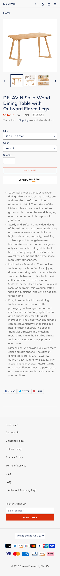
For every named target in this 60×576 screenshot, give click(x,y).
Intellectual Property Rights (22, 490)
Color (6, 142)
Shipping (23, 120)
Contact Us (12, 432)
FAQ (8, 482)
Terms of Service (16, 465)
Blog (8, 473)
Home (6, 13)
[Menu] (55, 3)
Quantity (8, 154)
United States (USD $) (29, 535)
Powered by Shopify (38, 566)
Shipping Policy (15, 440)
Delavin (10, 3)
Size (5, 130)
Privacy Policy (14, 457)
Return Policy (14, 449)
